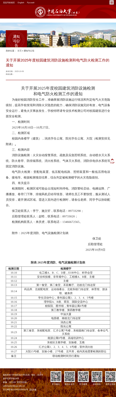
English (21, 2)
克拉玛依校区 (9, 2)
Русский (30, 2)
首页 (19, 50)
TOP (112, 163)
